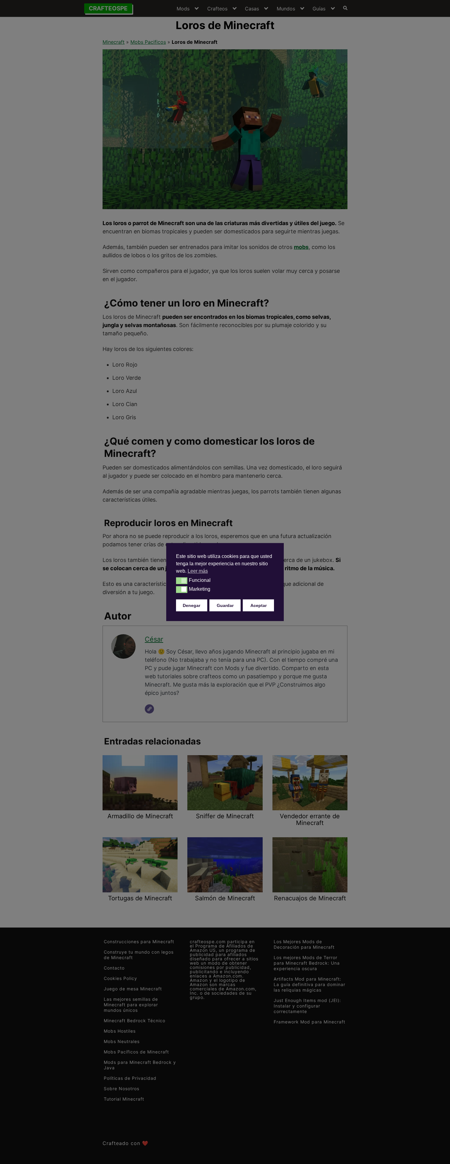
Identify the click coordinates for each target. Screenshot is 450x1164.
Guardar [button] (225, 605)
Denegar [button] (191, 605)
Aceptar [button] (258, 605)
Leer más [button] (198, 571)
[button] (181, 580)
